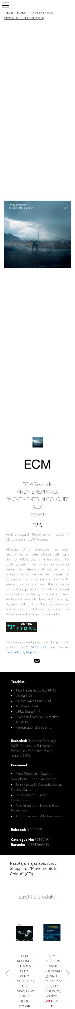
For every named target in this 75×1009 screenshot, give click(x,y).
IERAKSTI (22, 13)
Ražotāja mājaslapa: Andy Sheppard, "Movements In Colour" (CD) (34, 869)
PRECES (8, 13)
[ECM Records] (37, 465)
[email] (37, 662)
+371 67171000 (33, 647)
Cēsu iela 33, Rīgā (19, 652)
